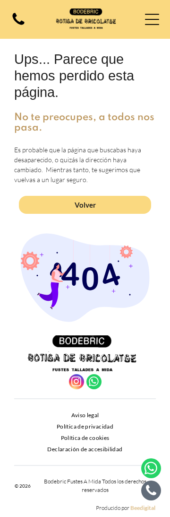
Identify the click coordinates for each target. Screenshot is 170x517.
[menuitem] (85, 415)
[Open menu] (152, 19)
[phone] (151, 492)
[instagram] (76, 383)
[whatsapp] (94, 383)
